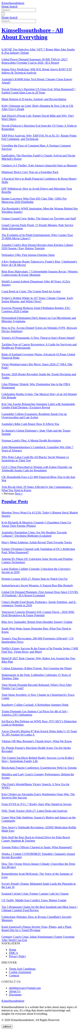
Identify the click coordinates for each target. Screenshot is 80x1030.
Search (13, 6)
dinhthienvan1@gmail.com (25, 987)
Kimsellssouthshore (12, 3)
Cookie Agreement (20, 972)
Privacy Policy (17, 956)
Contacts (14, 975)
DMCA (13, 953)
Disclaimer (15, 994)
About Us (14, 991)
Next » (19, 493)
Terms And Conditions (22, 968)
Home (5, 6)
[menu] (2, 14)
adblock (7, 1026)
